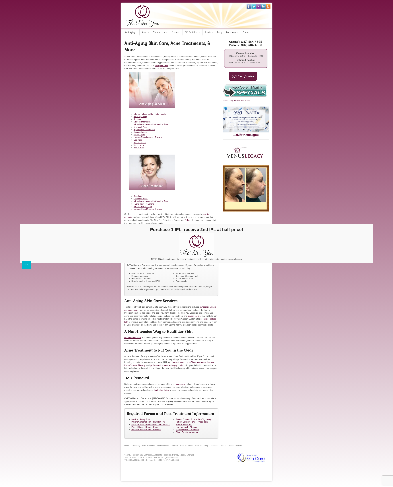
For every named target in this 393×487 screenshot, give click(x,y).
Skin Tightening (140, 116)
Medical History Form (140, 419)
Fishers (188, 220)
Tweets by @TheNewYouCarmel (236, 100)
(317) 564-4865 (161, 65)
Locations (231, 32)
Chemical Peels (141, 127)
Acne (144, 32)
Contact (246, 32)
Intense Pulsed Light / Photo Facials (150, 114)
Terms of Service (235, 446)
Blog (219, 32)
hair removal (181, 384)
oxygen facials (194, 316)
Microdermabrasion (142, 122)
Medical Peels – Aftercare (187, 430)
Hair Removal (163, 446)
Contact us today (161, 390)
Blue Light (138, 196)
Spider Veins (139, 135)
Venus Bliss (139, 148)
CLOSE (27, 265)
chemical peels (177, 362)
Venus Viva (139, 145)
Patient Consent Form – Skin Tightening (193, 419)
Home (126, 446)
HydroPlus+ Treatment (144, 204)
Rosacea (137, 119)
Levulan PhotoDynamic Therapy (148, 137)
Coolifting (138, 140)
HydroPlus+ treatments (196, 362)
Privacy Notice (178, 455)
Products (175, 32)
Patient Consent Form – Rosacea (146, 430)
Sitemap (190, 455)
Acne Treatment (148, 446)
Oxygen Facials (141, 132)
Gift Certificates (192, 32)
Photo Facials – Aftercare (187, 432)
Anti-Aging (130, 32)
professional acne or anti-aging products (168, 365)
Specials (209, 32)
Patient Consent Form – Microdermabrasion (150, 424)
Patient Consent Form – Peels (144, 427)
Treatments (159, 32)
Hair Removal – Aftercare (187, 427)
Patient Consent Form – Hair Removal (148, 422)
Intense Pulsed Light (143, 206)
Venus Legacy (140, 142)
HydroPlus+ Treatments (144, 129)
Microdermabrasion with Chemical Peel (151, 124)
